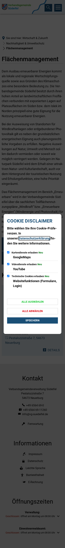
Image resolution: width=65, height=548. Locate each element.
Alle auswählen (32, 301)
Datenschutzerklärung (34, 238)
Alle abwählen (32, 311)
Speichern (32, 320)
